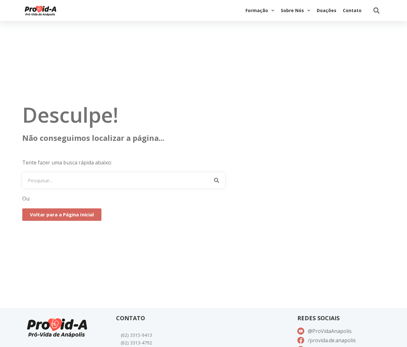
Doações (326, 10)
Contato (352, 10)
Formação (256, 10)
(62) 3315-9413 (136, 335)
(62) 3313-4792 (136, 343)
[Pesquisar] (216, 180)
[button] (376, 10)
